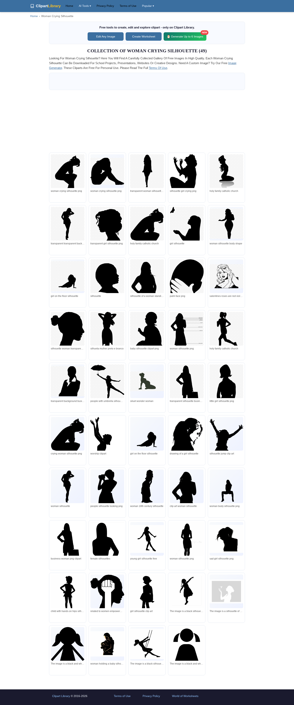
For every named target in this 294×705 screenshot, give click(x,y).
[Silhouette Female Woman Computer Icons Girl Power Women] (107, 591)
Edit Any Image (105, 36)
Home (69, 5)
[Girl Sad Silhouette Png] (226, 539)
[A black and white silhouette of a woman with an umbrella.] (186, 655)
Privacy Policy (105, 5)
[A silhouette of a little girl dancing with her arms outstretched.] (186, 592)
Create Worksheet (143, 36)
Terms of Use (128, 5)
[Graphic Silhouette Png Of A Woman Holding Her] (107, 643)
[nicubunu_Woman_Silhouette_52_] (67, 486)
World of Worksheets (185, 696)
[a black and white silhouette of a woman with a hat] (67, 657)
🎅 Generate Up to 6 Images (186, 35)
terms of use (158, 68)
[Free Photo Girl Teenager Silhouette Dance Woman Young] (147, 539)
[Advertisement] (147, 121)
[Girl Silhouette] (67, 594)
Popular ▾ (148, 5)
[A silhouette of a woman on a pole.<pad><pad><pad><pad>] (147, 644)
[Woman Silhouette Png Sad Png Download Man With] (186, 545)
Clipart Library (61, 696)
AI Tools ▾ (85, 5)
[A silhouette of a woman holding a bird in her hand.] (226, 591)
